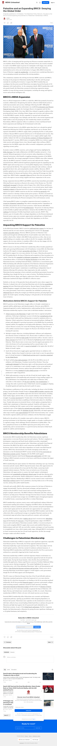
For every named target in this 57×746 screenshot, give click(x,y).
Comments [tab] (6, 652)
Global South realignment (31, 607)
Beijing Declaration (32, 260)
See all (6, 715)
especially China (25, 175)
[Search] (36, 2)
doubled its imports (9, 189)
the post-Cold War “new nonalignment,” (36, 382)
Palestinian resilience (9, 481)
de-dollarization (29, 208)
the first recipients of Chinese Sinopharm (37, 138)
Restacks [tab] (12, 652)
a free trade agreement (20, 360)
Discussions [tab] (13, 669)
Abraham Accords (28, 411)
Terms (30, 736)
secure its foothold (30, 346)
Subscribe (45, 2)
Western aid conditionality (33, 456)
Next (49, 642)
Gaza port (21, 521)
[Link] (1, 97)
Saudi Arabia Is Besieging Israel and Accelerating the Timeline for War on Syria (20, 674)
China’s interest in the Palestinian (16, 314)
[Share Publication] (40, 2)
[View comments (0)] (8, 22)
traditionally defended (12, 364)
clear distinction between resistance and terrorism (23, 568)
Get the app (35, 739)
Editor (8, 18)
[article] (28, 678)
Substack (22, 743)
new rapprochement (22, 413)
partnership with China (29, 251)
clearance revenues (45, 587)
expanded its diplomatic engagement (27, 257)
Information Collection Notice (28, 715)
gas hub (13, 187)
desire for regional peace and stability (29, 408)
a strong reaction (15, 398)
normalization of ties (46, 316)
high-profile (25, 338)
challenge (6, 212)
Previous (8, 642)
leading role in (28, 519)
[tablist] (9, 652)
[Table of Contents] (2, 373)
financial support (28, 582)
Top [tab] (5, 669)
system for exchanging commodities (13, 203)
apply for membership (21, 72)
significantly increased (9, 185)
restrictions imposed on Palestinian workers (16, 587)
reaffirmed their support (37, 229)
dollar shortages (8, 152)
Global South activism (29, 355)
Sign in (52, 2)
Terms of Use (35, 713)
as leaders (44, 384)
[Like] (4, 22)
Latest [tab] (8, 669)
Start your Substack (25, 739)
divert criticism (10, 340)
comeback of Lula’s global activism (28, 371)
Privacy (26, 736)
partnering (43, 192)
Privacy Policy (39, 715)
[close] (42, 691)
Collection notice (36, 736)
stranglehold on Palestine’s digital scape (24, 474)
